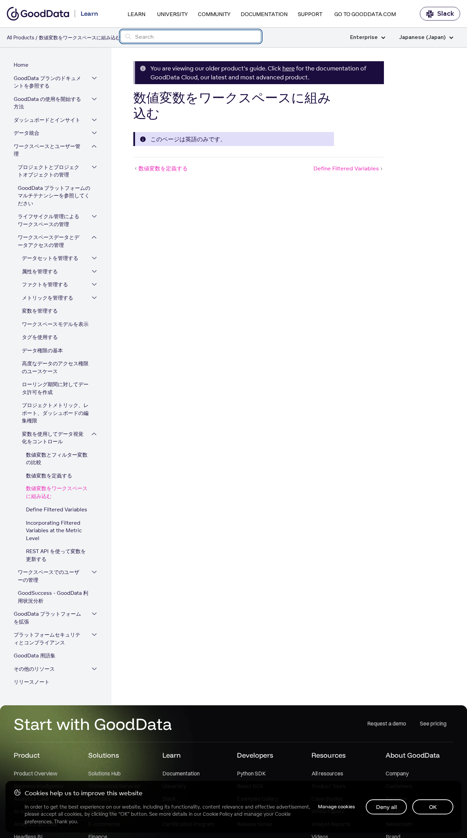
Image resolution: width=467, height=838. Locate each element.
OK (433, 806)
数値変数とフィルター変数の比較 (57, 458)
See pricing (433, 723)
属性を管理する (40, 271)
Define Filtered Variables (56, 509)
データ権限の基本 (42, 350)
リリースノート (32, 682)
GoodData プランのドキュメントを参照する (47, 82)
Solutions (103, 755)
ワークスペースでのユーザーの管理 (48, 576)
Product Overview (35, 773)
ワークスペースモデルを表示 (55, 324)
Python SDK (251, 773)
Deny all (386, 806)
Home (21, 65)
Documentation (264, 14)
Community (214, 14)
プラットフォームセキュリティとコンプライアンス (47, 638)
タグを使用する (40, 337)
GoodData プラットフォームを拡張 (47, 618)
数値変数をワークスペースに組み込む (57, 492)
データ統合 (26, 133)
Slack (445, 13)
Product (27, 755)
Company (397, 773)
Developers (255, 755)
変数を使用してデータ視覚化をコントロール (52, 438)
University (172, 14)
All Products (20, 37)
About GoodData (413, 755)
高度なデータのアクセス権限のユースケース (55, 367)
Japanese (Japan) (422, 37)
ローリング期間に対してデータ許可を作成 (55, 388)
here (288, 68)
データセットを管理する (50, 258)
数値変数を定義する (49, 475)
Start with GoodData (93, 724)
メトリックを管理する (47, 297)
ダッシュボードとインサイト (47, 120)
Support (310, 14)
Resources (328, 755)
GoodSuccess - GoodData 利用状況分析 (53, 597)
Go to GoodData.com (365, 14)
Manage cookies (336, 806)
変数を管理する (40, 310)
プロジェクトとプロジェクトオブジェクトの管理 (48, 171)
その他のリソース (34, 669)
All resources (327, 773)
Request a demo (386, 723)
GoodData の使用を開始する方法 (47, 103)
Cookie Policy (217, 814)
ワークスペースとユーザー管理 (47, 150)
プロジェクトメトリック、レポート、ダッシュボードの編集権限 (55, 413)
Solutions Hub (104, 773)
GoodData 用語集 (34, 655)
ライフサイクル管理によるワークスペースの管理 (48, 220)
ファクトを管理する (45, 284)
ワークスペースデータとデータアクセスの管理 (48, 241)
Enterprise (364, 37)
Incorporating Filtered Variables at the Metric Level (54, 530)
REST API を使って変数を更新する (56, 555)
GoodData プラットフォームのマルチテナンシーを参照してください (54, 196)
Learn (136, 14)
